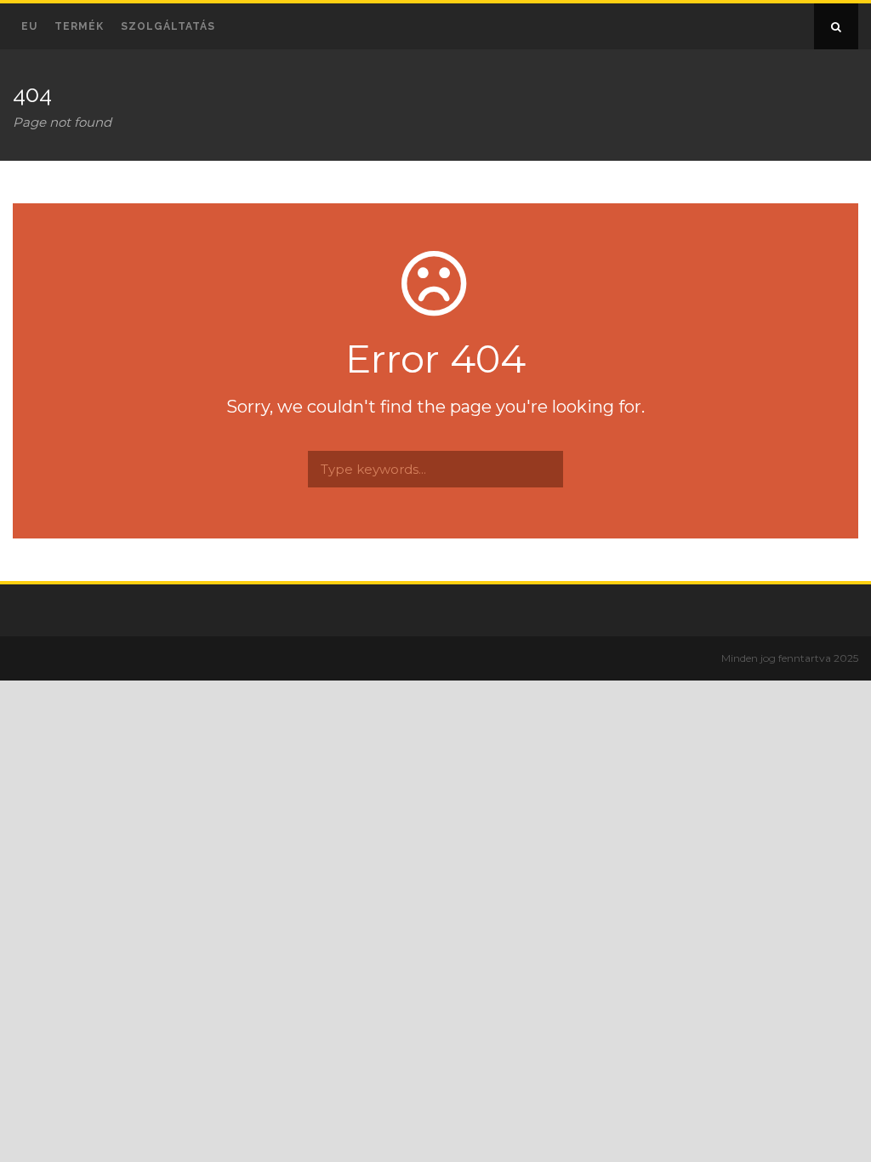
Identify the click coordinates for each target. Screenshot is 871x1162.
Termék (79, 26)
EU (29, 26)
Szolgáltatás (168, 26)
